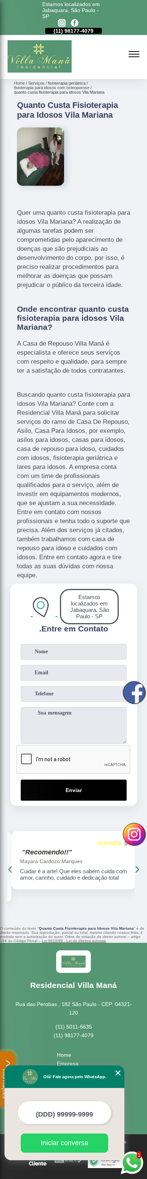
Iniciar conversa (64, 1143)
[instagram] (62, 23)
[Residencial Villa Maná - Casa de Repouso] (40, 71)
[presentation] (10, 868)
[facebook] (74, 23)
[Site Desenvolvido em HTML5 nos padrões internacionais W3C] (68, 1161)
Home (64, 1055)
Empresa (67, 1064)
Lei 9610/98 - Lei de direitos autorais (74, 941)
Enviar (74, 790)
